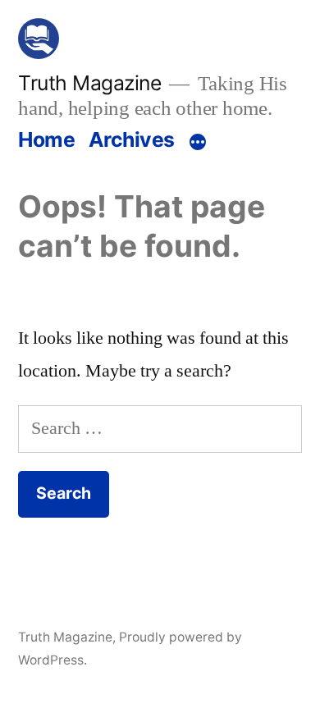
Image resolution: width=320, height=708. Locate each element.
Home (46, 139)
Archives (132, 139)
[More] (198, 143)
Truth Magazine (89, 83)
